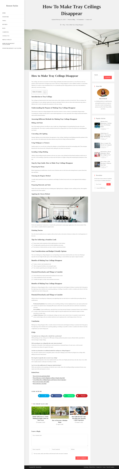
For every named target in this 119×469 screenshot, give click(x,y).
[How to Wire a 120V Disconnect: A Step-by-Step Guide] (97, 164)
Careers (104, 467)
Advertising (86, 467)
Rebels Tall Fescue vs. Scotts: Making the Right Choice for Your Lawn (40, 418)
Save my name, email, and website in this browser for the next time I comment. (51, 453)
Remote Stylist (12, 6)
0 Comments (80, 19)
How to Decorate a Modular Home (59, 421)
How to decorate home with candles (41, 381)
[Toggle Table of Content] (44, 92)
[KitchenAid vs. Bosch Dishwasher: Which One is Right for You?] (97, 154)
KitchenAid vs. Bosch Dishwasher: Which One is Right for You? (106, 153)
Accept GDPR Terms (101, 188)
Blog (74, 19)
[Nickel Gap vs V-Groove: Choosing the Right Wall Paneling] (97, 136)
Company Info (99, 467)
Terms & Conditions (110, 467)
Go (108, 184)
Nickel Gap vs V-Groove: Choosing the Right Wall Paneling (106, 135)
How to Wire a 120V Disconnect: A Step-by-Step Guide (106, 163)
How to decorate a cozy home (39, 383)
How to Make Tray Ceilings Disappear (74, 24)
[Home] (60, 24)
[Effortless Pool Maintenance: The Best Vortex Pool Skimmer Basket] (97, 125)
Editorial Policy (92, 467)
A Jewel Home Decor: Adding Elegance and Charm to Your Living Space (49, 379)
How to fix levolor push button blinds (41, 376)
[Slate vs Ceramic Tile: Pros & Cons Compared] (97, 145)
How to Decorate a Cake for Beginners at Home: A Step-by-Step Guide (49, 377)
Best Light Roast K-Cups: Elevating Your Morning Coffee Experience (79, 418)
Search (96, 74)
